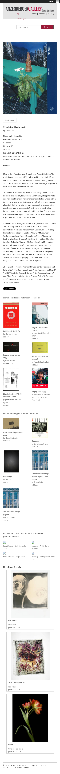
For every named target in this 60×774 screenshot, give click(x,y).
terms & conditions (21, 767)
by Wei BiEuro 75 (12, 399)
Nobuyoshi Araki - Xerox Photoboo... (40, 547)
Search (47, 27)
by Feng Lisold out (7, 479)
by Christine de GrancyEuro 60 (40, 444)
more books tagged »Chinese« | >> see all (21, 298)
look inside (9, 120)
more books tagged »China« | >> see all (20, 413)
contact (42, 13)
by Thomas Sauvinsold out (12, 334)
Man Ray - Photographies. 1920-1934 (43, 558)
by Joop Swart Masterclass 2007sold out (41, 333)
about (34, 13)
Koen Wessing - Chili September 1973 (15, 547)
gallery (51, 13)
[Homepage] (30, 11)
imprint (34, 765)
